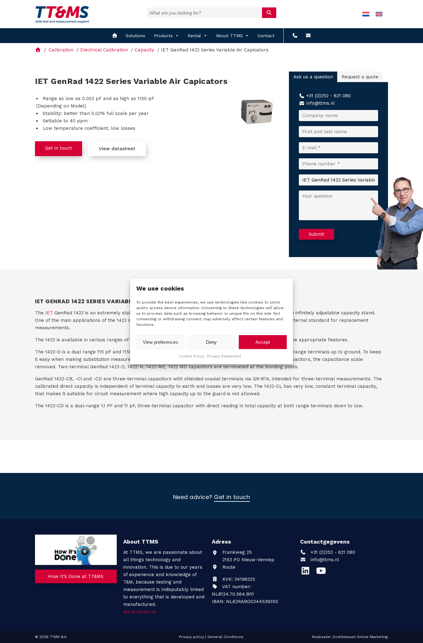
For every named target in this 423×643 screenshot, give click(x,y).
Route (228, 567)
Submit (316, 234)
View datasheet (117, 148)
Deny (211, 342)
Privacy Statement (224, 356)
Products (163, 35)
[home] (114, 35)
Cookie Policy (191, 356)
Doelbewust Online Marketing (360, 637)
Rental (194, 35)
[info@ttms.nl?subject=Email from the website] (308, 35)
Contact (266, 35)
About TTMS (229, 35)
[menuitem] (366, 14)
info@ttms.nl (320, 103)
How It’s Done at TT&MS (75, 576)
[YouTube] (322, 572)
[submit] (269, 12)
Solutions (135, 35)
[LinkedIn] (308, 572)
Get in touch (58, 148)
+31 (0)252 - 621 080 (328, 95)
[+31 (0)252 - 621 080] (295, 35)
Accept (262, 342)
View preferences (160, 342)
